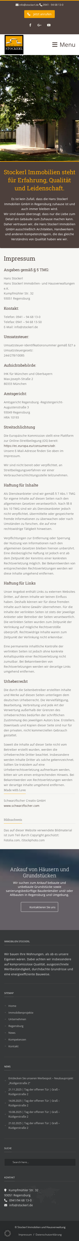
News (11, 1033)
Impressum (25, 1234)
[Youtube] (49, 25)
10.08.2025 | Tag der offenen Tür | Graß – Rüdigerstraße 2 (34, 1114)
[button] (7, 1233)
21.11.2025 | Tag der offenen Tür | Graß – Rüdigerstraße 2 (34, 1092)
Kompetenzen (17, 1039)
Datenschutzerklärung (49, 1234)
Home (12, 1006)
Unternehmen (17, 1019)
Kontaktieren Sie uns (42, 907)
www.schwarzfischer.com (21, 806)
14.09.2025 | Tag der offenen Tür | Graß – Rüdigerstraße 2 (34, 1103)
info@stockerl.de (29, 5)
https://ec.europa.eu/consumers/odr (29, 446)
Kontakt (13, 1046)
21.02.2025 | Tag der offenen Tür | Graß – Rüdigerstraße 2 (34, 1125)
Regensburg (15, 1026)
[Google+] (39, 25)
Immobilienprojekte (20, 1012)
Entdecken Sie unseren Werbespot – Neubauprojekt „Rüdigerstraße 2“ (40, 1080)
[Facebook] (30, 25)
